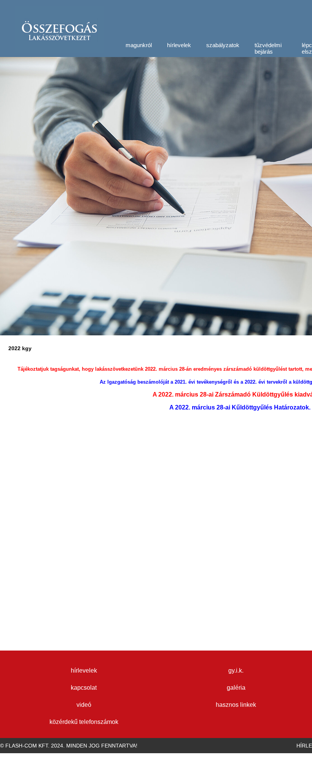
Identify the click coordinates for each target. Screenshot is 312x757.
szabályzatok (222, 45)
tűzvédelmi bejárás (268, 48)
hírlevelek (179, 45)
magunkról (139, 45)
